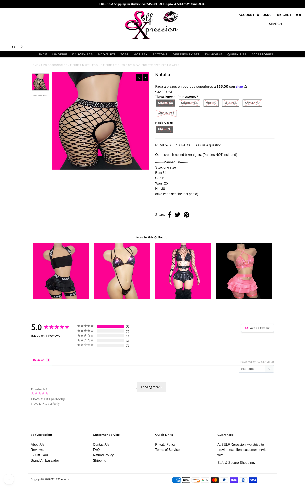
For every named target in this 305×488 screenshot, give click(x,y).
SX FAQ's (183, 145)
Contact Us (101, 444)
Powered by (257, 362)
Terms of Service (167, 450)
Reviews (37, 450)
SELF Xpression (60, 479)
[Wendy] (122, 298)
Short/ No (165, 102)
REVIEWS (163, 145)
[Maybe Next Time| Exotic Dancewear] (244, 298)
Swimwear (213, 54)
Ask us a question (208, 145)
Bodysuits (107, 54)
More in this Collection (153, 237)
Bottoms (160, 54)
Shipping (99, 460)
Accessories (262, 54)
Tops (125, 54)
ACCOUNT (247, 15)
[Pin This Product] (186, 215)
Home (34, 65)
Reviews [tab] (38, 360)
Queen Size (236, 54)
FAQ (96, 450)
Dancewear (82, 54)
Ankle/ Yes (166, 113)
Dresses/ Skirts (186, 54)
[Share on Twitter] (177, 215)
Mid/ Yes (230, 102)
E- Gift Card (39, 455)
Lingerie (59, 54)
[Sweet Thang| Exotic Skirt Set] (183, 298)
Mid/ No (211, 102)
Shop (42, 54)
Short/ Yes (189, 102)
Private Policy (165, 444)
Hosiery (141, 54)
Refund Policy (103, 455)
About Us (37, 444)
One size (164, 129)
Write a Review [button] (260, 328)
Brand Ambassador (45, 460)
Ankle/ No (252, 102)
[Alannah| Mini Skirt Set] (61, 298)
